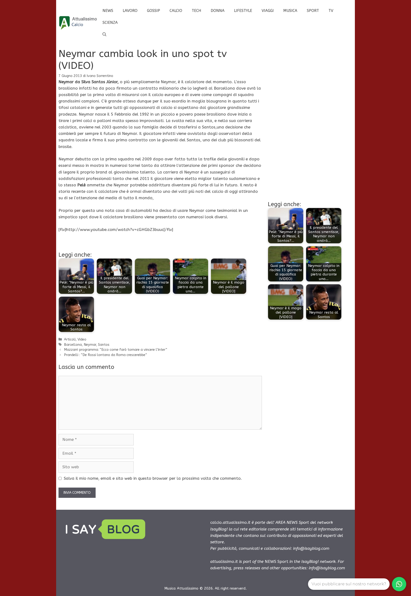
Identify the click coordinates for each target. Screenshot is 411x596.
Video (82, 339)
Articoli (70, 339)
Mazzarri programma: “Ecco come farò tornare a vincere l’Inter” (115, 350)
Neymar (90, 345)
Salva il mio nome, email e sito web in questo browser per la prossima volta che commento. (153, 478)
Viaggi (268, 10)
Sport (313, 10)
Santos (103, 345)
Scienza (110, 22)
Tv (330, 10)
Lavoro (130, 10)
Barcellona (73, 345)
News (108, 10)
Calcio (176, 10)
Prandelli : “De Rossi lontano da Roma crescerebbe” (105, 355)
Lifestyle (243, 10)
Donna (218, 10)
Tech (196, 10)
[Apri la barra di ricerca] (104, 35)
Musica (290, 10)
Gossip (153, 10)
